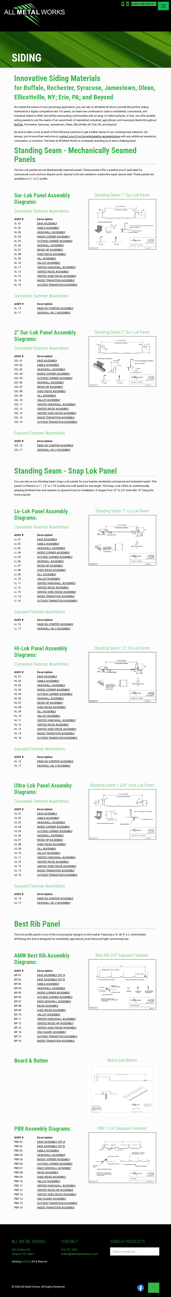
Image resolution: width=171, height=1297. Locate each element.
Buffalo (25, 1261)
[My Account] (127, 4)
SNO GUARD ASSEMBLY (51, 1032)
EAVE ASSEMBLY (47, 223)
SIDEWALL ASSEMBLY (50, 245)
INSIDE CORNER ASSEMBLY (53, 236)
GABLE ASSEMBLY (48, 227)
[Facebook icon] (140, 1288)
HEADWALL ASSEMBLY (51, 232)
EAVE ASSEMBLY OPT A (51, 975)
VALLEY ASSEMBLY (48, 262)
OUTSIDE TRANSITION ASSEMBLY (57, 284)
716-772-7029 (69, 1249)
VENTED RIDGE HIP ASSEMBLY (55, 1023)
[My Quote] (123, 4)
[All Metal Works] (34, 15)
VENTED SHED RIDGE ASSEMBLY (56, 276)
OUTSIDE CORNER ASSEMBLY (55, 241)
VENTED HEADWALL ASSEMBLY (56, 267)
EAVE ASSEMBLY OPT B (51, 979)
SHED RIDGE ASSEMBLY (51, 254)
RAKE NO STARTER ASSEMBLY (55, 308)
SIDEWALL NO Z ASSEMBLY (53, 312)
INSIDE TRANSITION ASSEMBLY (56, 280)
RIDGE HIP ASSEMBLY (50, 249)
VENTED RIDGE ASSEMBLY (53, 271)
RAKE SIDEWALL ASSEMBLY (54, 1001)
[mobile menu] (163, 6)
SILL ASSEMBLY (46, 258)
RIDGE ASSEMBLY (47, 1005)
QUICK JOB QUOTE (142, 3)
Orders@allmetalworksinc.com (79, 1254)
